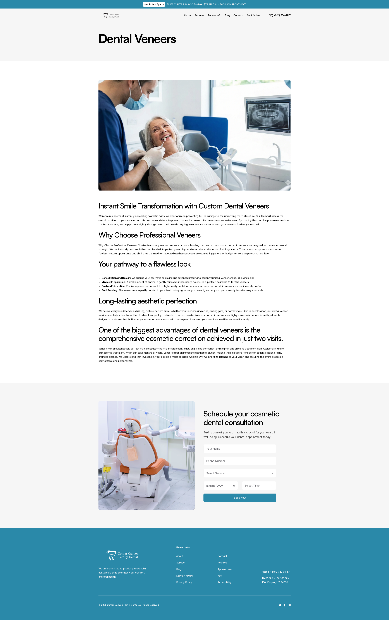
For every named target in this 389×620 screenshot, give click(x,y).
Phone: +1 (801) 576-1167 (276, 571)
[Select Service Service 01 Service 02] (239, 473)
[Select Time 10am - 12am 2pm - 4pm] (259, 485)
